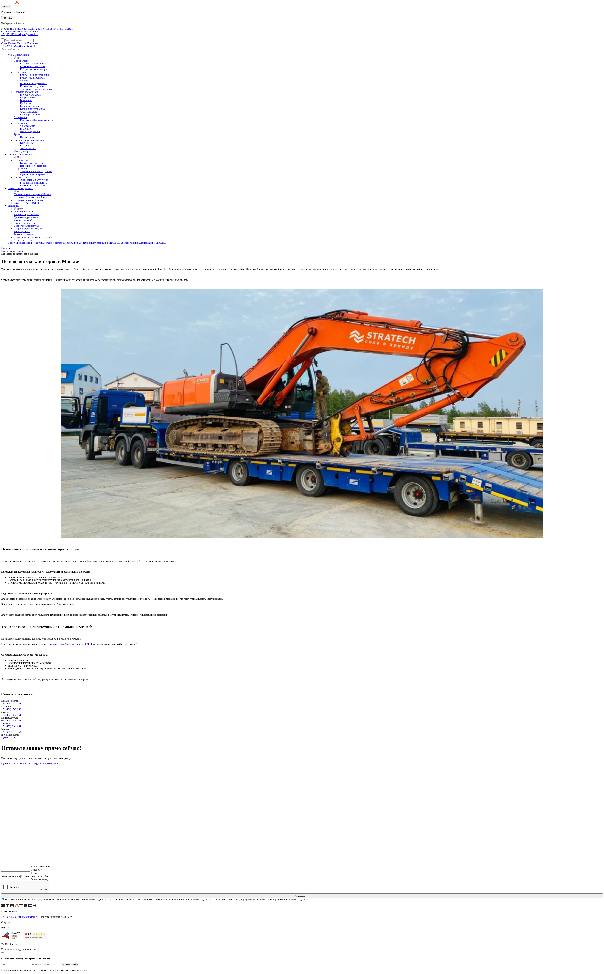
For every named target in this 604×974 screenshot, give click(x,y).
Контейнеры (27, 142)
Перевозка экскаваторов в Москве (32, 194)
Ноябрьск (51, 28)
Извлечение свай (23, 220)
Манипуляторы (22, 151)
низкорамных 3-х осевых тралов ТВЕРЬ (71, 644)
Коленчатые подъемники (33, 86)
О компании (14, 242)
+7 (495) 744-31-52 (11, 732)
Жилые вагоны (28, 148)
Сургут (60, 28)
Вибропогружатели (30, 94)
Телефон (36, 869)
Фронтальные (27, 125)
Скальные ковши (29, 111)
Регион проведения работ (35, 876)
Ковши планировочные (32, 109)
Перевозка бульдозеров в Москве (31, 197)
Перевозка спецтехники (20, 188)
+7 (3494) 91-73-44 (11, 703)
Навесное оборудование (27, 92)
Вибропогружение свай (26, 214)
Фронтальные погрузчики (34, 174)
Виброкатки (20, 117)
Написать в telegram (30, 763)
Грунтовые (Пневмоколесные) (36, 120)
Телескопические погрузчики (36, 171)
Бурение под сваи (23, 211)
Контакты (32, 31)
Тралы (17, 134)
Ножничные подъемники (33, 83)
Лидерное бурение (24, 240)
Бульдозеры (20, 72)
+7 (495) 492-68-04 (11, 34)
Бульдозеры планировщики (35, 75)
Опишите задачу (40, 879)
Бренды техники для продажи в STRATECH (144, 242)
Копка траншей (22, 231)
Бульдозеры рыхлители (32, 77)
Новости (22, 31)
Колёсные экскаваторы (32, 185)
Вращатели (26, 100)
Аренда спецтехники (19, 54)
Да (10, 18)
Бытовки (25, 145)
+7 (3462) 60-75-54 (11, 715)
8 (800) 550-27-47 (10, 737)
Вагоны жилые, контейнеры (29, 140)
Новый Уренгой (36, 28)
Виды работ (14, 205)
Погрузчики (20, 123)
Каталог (12, 31)
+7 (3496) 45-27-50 (11, 709)
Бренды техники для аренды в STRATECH (97, 242)
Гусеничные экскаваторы (33, 63)
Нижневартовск (18, 28)
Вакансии (26, 242)
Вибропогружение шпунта (28, 228)
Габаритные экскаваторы (33, 69)
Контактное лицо (41, 866)
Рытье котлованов (23, 234)
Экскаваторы (21, 60)
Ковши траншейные (31, 106)
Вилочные (25, 128)
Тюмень (69, 28)
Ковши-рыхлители (30, 114)
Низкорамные (27, 137)
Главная (5, 248)
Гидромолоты (27, 97)
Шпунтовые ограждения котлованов (33, 237)
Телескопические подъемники (36, 89)
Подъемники (21, 80)
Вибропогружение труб (26, 225)
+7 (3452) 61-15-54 (11, 726)
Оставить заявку (70, 964)
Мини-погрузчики (30, 131)
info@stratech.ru (30, 34)
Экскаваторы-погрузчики (34, 180)
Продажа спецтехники (20, 154)
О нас (4, 31)
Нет (4, 18)
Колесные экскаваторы (32, 66)
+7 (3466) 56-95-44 (11, 720)
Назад (20, 58)
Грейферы (25, 103)
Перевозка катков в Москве (28, 200)
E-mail (34, 873)
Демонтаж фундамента (26, 217)
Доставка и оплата (52, 242)
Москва (6, 7)
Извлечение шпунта (24, 223)
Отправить (300, 896)
